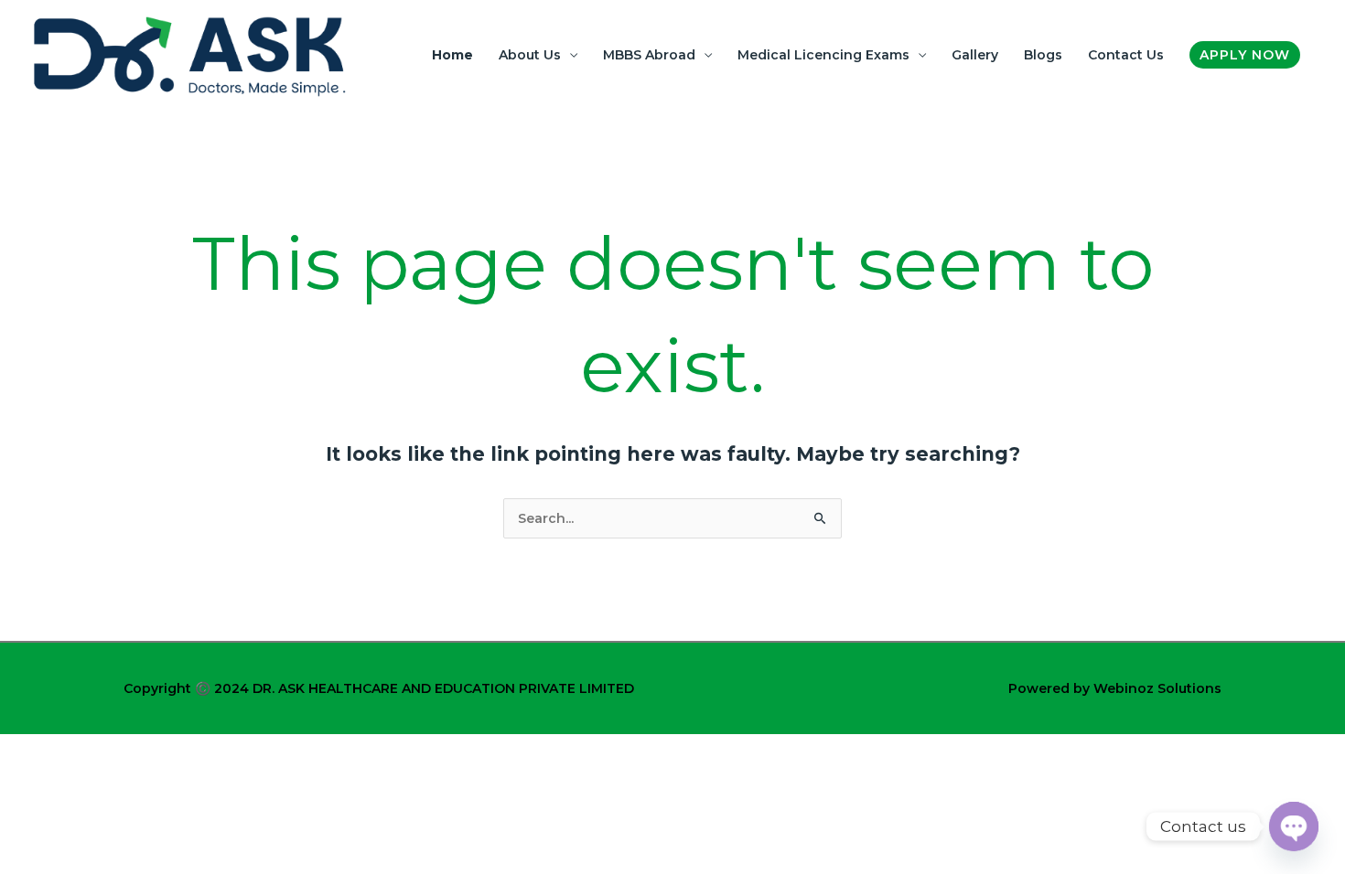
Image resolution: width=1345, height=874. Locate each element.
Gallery (975, 55)
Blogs (1043, 55)
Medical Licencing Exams (823, 55)
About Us (530, 55)
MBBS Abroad (649, 55)
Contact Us (1126, 55)
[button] (1244, 55)
